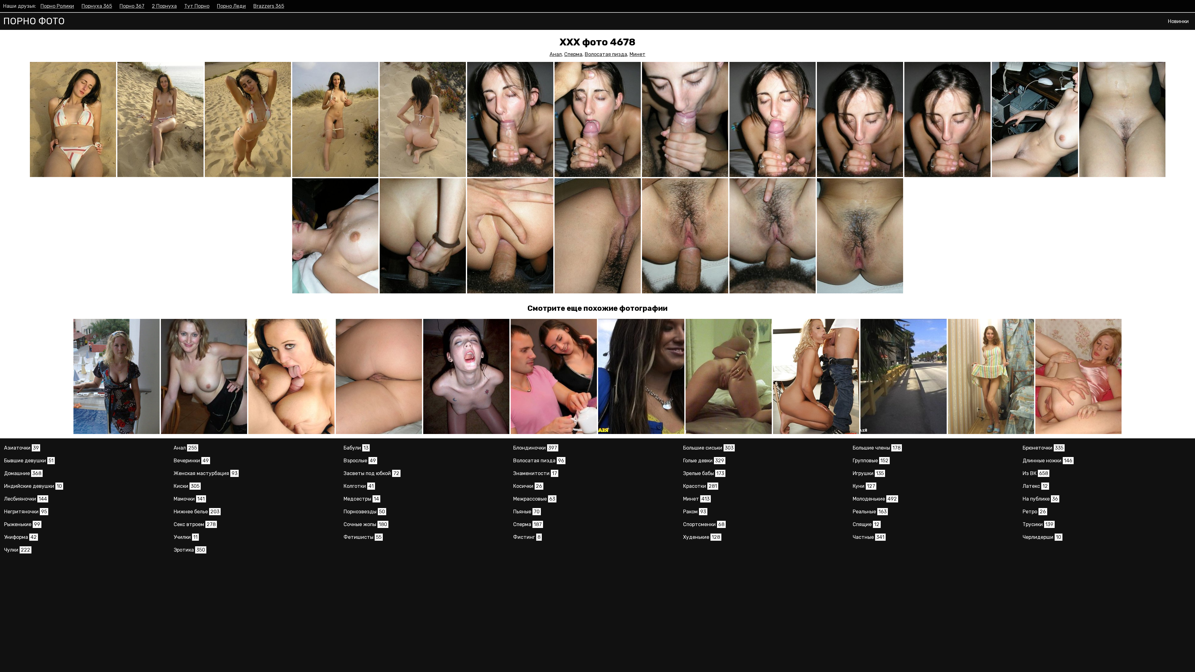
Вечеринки (191, 461)
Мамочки (189, 499)
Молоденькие (875, 499)
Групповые (870, 461)
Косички (527, 486)
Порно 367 (132, 6)
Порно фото (34, 21)
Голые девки (703, 461)
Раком (694, 512)
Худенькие (701, 537)
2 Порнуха (164, 6)
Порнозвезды (364, 512)
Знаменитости (535, 473)
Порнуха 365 (97, 6)
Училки (186, 537)
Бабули (356, 448)
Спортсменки (703, 524)
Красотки (700, 486)
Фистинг (527, 537)
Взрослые (360, 461)
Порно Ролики (57, 6)
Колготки (359, 486)
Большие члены (877, 448)
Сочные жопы (365, 524)
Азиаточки (21, 448)
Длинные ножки (1047, 461)
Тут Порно (196, 6)
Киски (186, 486)
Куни (864, 486)
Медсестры (361, 499)
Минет (637, 54)
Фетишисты (363, 537)
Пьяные (526, 512)
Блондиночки (535, 448)
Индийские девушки (33, 486)
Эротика (189, 550)
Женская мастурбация (205, 473)
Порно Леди (231, 6)
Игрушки (868, 473)
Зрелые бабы (703, 473)
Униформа (20, 537)
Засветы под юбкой (371, 473)
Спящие (866, 524)
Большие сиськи (708, 448)
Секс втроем (195, 524)
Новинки (1178, 21)
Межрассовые (534, 499)
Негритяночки (25, 512)
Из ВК (1035, 473)
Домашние (22, 473)
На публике (1040, 499)
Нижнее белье (196, 512)
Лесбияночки (25, 499)
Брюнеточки (1043, 448)
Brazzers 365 (268, 6)
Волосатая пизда (606, 54)
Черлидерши (1042, 537)
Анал (556, 54)
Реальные (870, 512)
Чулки (17, 550)
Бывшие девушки (29, 461)
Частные (868, 537)
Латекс (1035, 486)
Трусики (1038, 524)
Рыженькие (22, 524)
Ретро (1034, 512)
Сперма (573, 54)
